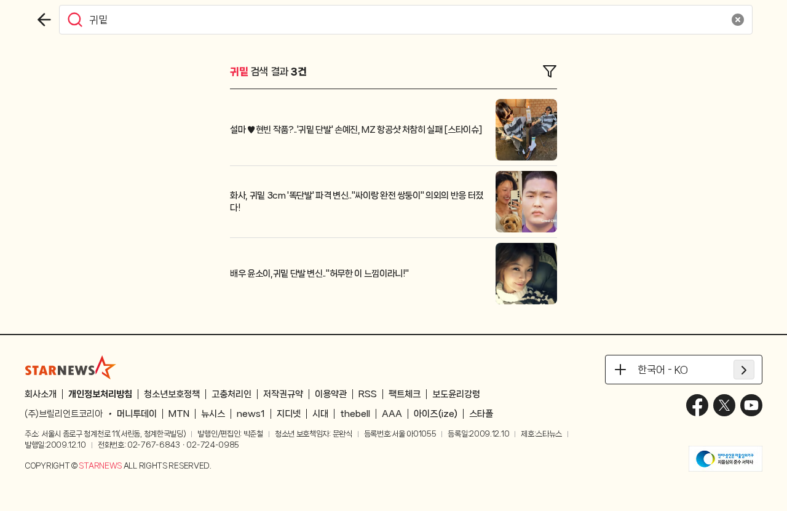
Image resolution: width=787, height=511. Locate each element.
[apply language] (744, 369)
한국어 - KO (663, 369)
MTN (178, 414)
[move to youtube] (751, 405)
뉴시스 (213, 414)
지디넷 (289, 414)
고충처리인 (231, 394)
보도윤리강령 (456, 394)
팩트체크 (405, 394)
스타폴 (481, 414)
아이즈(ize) (435, 414)
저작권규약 (283, 394)
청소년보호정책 (172, 394)
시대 (320, 414)
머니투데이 (137, 414)
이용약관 (331, 394)
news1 (251, 414)
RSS (367, 394)
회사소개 (41, 394)
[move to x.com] (724, 405)
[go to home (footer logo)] (71, 367)
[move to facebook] (697, 405)
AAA (392, 414)
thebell (355, 414)
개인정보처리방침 (100, 394)
